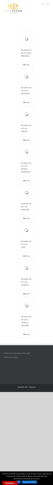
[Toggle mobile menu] (48, 3)
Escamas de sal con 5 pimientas (26, 90)
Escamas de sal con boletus (26, 128)
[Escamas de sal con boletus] (26, 114)
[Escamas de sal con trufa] (26, 230)
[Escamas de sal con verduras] (26, 268)
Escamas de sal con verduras (26, 282)
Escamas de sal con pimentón (26, 206)
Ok (18, 482)
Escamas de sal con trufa (26, 244)
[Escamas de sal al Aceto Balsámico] (26, 39)
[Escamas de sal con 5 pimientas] (26, 76)
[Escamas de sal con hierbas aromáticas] (26, 152)
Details (27, 65)
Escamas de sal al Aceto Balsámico (26, 53)
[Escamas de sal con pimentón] (26, 192)
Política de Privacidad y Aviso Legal (17, 353)
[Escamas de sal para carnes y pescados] (26, 305)
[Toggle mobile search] (43, 3)
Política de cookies (11, 357)
